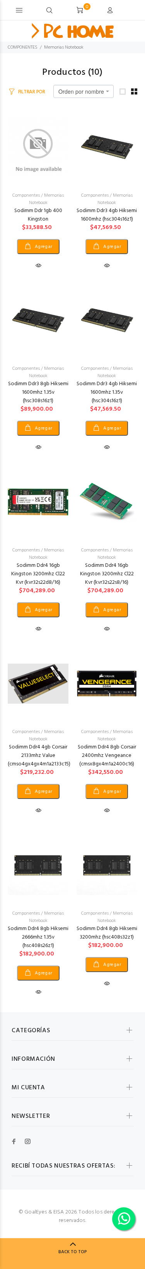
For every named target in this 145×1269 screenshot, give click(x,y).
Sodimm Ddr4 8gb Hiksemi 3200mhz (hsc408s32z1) (107, 933)
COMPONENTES (23, 47)
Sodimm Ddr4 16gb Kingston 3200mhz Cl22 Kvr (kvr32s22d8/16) (38, 574)
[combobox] (83, 91)
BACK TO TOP (72, 1252)
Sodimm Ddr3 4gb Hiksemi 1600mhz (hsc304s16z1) (107, 215)
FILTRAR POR (31, 92)
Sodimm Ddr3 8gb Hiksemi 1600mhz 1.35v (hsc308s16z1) (38, 392)
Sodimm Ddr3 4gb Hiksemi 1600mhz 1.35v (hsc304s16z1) (107, 392)
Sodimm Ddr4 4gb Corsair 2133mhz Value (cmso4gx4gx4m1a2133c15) (39, 755)
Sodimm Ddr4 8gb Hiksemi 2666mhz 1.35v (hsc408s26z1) (38, 937)
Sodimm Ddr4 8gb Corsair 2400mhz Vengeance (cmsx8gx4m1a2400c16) (107, 755)
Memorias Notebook (64, 47)
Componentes (26, 195)
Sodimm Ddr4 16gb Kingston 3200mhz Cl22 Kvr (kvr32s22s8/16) (107, 574)
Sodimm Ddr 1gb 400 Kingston (38, 215)
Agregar (43, 247)
